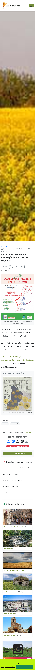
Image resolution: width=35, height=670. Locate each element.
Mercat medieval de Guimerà (15, 527)
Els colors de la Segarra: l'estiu (16, 570)
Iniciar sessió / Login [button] (18, 453)
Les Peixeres (9, 548)
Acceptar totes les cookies (24, 667)
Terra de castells (11, 613)
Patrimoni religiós (12, 635)
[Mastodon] (17, 441)
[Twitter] (22, 441)
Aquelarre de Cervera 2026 (10, 474)
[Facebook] (8, 441)
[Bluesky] (13, 441)
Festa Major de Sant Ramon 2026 (12, 480)
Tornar (6, 266)
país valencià (14, 423)
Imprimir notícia (18, 267)
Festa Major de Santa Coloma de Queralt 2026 (16, 468)
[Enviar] (26, 441)
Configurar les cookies (8, 667)
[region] (17, 664)
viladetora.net (27, 432)
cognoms (5, 423)
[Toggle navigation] (31, 5)
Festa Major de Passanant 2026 (12, 493)
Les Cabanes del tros (13, 592)
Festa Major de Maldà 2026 (10, 486)
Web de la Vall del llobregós (11, 356)
